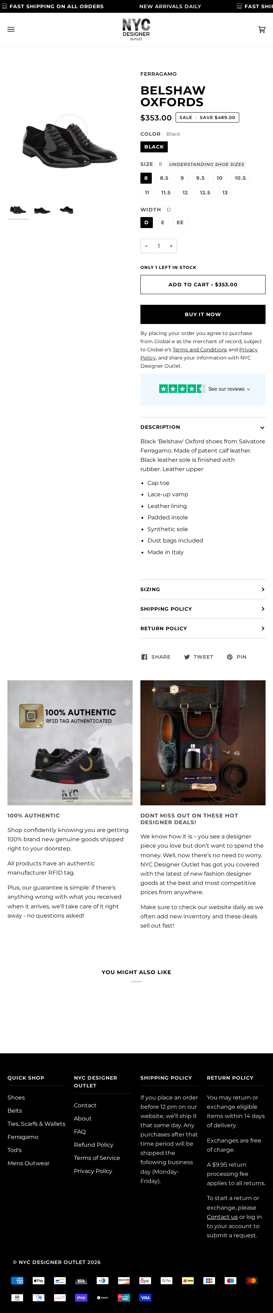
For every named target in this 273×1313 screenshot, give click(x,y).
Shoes (16, 1097)
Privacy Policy (93, 1170)
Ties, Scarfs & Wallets (36, 1123)
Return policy (163, 628)
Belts (14, 1110)
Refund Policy (93, 1144)
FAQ (80, 1131)
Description (160, 427)
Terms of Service (97, 1157)
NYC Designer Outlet (52, 1262)
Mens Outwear (28, 1163)
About (83, 1118)
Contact (85, 1105)
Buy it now (203, 314)
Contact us (222, 1216)
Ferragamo (158, 74)
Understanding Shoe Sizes (206, 164)
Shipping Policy (166, 609)
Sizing (150, 589)
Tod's (14, 1149)
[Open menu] (18, 29)
